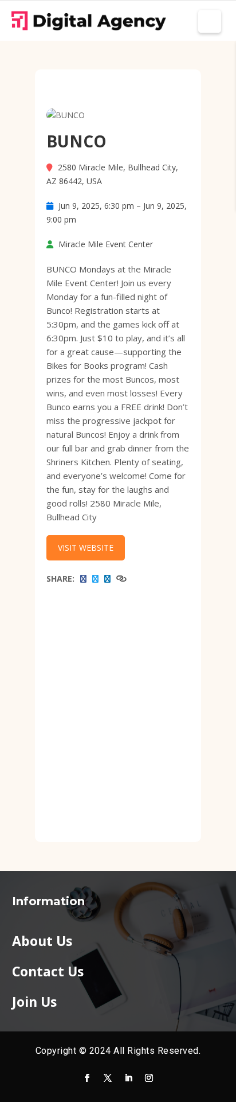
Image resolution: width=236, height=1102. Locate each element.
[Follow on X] (108, 1078)
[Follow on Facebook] (87, 1078)
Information (48, 901)
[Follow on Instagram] (149, 1078)
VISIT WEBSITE (85, 547)
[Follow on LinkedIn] (128, 1078)
